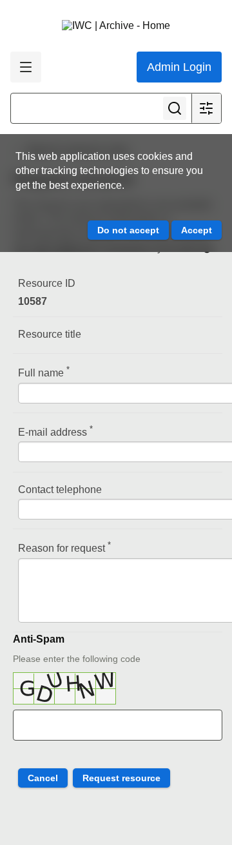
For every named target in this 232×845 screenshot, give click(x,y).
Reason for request (64, 547)
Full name (44, 371)
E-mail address (55, 431)
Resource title (49, 334)
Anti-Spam (38, 639)
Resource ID (46, 283)
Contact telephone (60, 489)
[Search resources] (174, 108)
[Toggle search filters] (206, 108)
